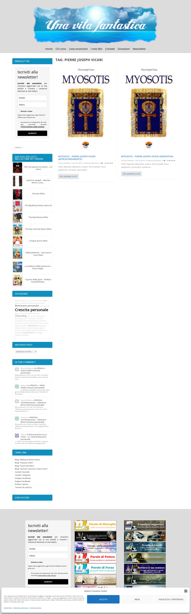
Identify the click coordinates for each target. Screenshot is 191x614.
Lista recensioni (78, 49)
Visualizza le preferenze (171, 599)
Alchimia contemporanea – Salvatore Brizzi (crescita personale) (33, 402)
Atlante (29, 313)
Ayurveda (36, 313)
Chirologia (38, 333)
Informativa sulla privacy (21, 608)
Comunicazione (43, 323)
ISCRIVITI (32, 133)
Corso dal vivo (31, 301)
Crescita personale (31, 309)
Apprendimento (32, 330)
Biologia (25, 335)
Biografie (18, 333)
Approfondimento (21, 326)
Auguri (36, 328)
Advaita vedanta (20, 330)
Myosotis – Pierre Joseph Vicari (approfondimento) (77, 158)
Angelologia (40, 316)
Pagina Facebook (22, 481)
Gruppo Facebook (23, 478)
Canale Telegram (23, 475)
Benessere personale (27, 305)
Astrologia (18, 321)
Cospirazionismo (28, 333)
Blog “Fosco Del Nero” (24, 466)
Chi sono (61, 49)
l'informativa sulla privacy (32, 126)
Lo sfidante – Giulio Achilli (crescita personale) (33, 370)
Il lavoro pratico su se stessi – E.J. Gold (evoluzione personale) (34, 436)
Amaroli (18, 303)
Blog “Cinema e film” (24, 462)
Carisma (24, 313)
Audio (43, 303)
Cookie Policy (8, 608)
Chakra (23, 328)
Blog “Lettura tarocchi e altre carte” (31, 469)
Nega (137, 599)
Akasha (17, 313)
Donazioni (124, 49)
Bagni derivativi (20, 301)
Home (49, 49)
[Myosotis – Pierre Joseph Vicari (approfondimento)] (85, 108)
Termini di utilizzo (35, 608)
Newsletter (139, 49)
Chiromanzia (27, 321)
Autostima (18, 335)
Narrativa (94, 163)
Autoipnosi (36, 321)
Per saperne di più (68, 176)
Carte (45, 300)
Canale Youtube (22, 472)
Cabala (30, 303)
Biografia (24, 303)
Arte (35, 323)
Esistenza (87, 163)
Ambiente (37, 303)
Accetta (103, 599)
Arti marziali (31, 316)
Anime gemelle (44, 306)
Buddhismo (42, 330)
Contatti (110, 49)
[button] (186, 591)
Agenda (42, 328)
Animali (39, 301)
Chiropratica (24, 323)
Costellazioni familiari (35, 318)
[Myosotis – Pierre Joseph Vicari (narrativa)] (149, 108)
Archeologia (19, 318)
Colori (32, 323)
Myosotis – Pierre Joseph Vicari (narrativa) (147, 156)
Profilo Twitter (21, 484)
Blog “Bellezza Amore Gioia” (27, 459)
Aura (25, 318)
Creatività (30, 328)
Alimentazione (33, 326)
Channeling (20, 315)
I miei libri (96, 49)
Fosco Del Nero (65, 163)
